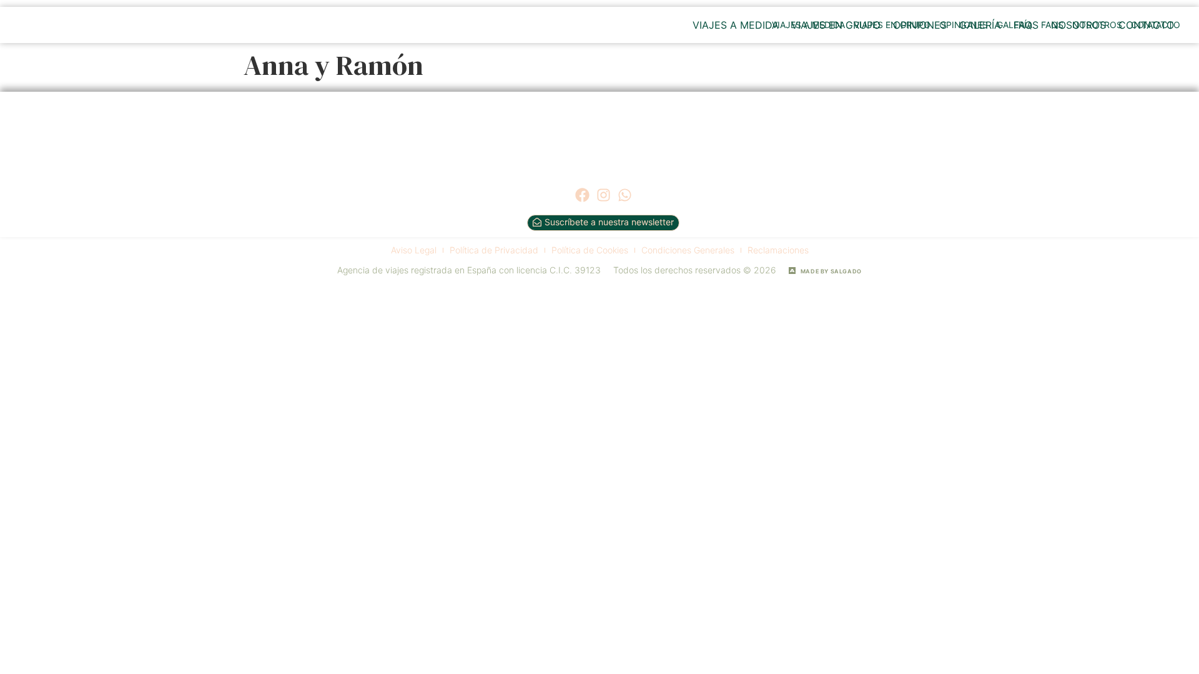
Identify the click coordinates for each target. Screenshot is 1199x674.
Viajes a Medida (736, 25)
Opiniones (920, 25)
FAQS (1026, 25)
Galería (980, 25)
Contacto (1146, 25)
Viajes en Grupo (836, 25)
